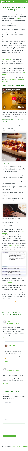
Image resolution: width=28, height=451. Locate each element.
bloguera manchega (14, 245)
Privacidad (14, 448)
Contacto (15, 446)
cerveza (23, 31)
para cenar (17, 18)
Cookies (26, 446)
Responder (5, 337)
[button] (14, 2)
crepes (10, 282)
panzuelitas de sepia (7, 59)
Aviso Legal (21, 446)
